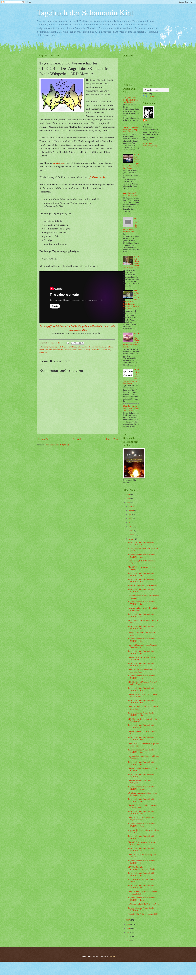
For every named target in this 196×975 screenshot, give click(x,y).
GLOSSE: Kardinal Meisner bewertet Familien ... (141, 568)
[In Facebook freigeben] (80, 343)
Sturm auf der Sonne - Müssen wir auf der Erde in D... (143, 831)
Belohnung (64, 346)
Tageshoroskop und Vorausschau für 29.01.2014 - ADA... (141, 580)
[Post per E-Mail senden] (67, 342)
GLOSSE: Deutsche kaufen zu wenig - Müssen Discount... (142, 843)
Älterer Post (112, 439)
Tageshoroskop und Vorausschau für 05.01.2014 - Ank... (141, 874)
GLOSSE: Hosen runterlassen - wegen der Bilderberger (143, 744)
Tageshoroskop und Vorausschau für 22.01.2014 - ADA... (141, 664)
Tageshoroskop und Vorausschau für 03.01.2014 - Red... (141, 898)
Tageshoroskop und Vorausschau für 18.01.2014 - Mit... (141, 713)
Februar (132, 534)
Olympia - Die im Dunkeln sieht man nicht (141, 633)
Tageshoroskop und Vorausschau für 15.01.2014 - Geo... (141, 750)
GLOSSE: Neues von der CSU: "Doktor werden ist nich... (142, 695)
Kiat (148, 120)
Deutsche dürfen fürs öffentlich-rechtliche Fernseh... (143, 596)
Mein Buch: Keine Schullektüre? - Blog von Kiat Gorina (131, 408)
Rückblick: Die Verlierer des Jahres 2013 (143, 914)
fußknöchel (85, 346)
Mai (130, 522)
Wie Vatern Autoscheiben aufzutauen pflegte (141, 880)
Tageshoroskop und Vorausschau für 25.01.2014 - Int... (141, 627)
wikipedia (43, 352)
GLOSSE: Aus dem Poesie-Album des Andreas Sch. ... (142, 658)
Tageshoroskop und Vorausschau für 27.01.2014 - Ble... (141, 602)
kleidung (109, 346)
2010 (128, 932)
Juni (130, 518)
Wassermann (105, 349)
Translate (152, 96)
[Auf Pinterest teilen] (82, 343)
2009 (128, 936)
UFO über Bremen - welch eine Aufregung (139, 781)
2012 (128, 924)
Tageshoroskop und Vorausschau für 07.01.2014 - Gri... (141, 849)
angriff (47, 346)
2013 (128, 920)
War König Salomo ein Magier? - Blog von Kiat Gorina (130, 129)
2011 (128, 928)
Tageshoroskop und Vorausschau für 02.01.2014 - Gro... (141, 909)
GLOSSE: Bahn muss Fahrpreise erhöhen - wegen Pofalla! (143, 892)
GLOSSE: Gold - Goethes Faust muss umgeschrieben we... (141, 818)
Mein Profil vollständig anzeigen (151, 144)
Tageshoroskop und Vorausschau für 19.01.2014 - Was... (141, 701)
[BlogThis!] (75, 343)
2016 (128, 494)
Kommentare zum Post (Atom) (57, 444)
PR (62, 349)
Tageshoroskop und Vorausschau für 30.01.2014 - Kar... (141, 574)
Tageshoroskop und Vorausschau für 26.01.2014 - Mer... (141, 615)
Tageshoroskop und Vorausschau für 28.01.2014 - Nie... (141, 590)
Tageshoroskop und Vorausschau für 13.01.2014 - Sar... (141, 775)
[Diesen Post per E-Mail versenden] (72, 343)
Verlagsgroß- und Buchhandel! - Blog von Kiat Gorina (130, 99)
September (133, 506)
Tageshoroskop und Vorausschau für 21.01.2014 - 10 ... (141, 676)
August (131, 510)
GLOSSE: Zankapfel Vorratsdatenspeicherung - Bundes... (142, 868)
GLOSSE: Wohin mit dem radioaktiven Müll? (142, 732)
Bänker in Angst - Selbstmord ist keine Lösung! (142, 561)
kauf (103, 346)
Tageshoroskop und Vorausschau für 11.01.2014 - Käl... (141, 800)
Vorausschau (95, 349)
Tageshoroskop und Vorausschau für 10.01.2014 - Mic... (141, 812)
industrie (98, 346)
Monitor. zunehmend (52, 349)
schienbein (68, 349)
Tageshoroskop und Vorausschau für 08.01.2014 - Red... (141, 837)
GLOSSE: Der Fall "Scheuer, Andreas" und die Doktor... (142, 683)
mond (41, 349)
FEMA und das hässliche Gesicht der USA (143, 904)
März (131, 530)
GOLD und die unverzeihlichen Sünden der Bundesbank (142, 794)
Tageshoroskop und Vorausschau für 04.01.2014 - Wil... (141, 886)
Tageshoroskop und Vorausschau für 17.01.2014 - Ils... (141, 726)
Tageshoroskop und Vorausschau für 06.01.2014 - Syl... (141, 861)
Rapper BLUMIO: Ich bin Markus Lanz (142, 585)
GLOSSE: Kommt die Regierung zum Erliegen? (142, 855)
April (131, 526)
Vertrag (87, 349)
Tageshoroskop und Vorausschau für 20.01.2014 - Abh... (141, 689)
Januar (131, 539)
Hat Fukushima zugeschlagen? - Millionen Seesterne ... (143, 757)
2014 (128, 502)
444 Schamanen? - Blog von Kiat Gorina (131, 194)
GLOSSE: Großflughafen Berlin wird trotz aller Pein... (142, 670)
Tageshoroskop (77, 349)
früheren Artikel (98, 177)
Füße (79, 346)
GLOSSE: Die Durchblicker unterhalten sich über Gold (142, 806)
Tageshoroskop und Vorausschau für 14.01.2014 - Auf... (141, 763)
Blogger (112, 956)
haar (92, 346)
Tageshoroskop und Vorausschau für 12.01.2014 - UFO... (141, 787)
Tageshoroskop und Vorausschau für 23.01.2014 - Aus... (141, 652)
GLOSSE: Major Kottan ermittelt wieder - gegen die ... (143, 707)
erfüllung (72, 346)
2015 (128, 498)
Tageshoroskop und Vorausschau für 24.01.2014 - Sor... (141, 639)
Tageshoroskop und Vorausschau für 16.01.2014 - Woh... (141, 738)
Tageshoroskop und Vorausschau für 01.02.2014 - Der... (141, 543)
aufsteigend (58, 162)
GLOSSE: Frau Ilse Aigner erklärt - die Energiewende (142, 720)
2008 (128, 940)
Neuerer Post (43, 439)
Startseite (78, 439)
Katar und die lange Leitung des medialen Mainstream (143, 609)
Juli (130, 514)
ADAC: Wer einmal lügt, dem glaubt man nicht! (143, 621)
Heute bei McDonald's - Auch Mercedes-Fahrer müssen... (143, 646)
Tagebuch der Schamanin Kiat (85, 12)
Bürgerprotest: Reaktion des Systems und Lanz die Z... (143, 549)
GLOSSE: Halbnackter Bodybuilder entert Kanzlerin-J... (143, 769)
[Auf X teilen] (77, 343)
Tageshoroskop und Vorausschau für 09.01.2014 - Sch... (141, 824)
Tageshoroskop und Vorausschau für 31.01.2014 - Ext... (141, 555)
